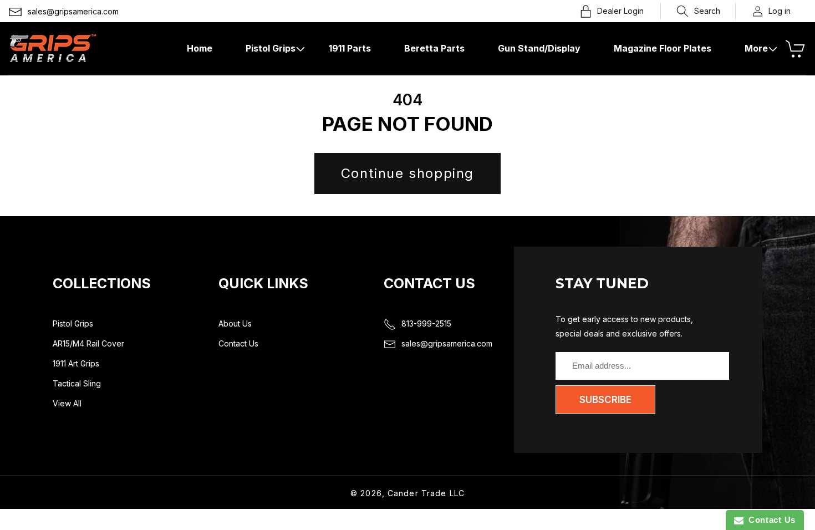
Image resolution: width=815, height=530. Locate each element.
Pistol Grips (73, 323)
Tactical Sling (77, 383)
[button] (698, 11)
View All (67, 403)
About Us (235, 323)
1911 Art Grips (76, 363)
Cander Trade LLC (426, 493)
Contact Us (238, 343)
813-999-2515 (426, 323)
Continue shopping (407, 173)
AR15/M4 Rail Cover (88, 343)
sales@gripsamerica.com (73, 11)
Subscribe (605, 399)
